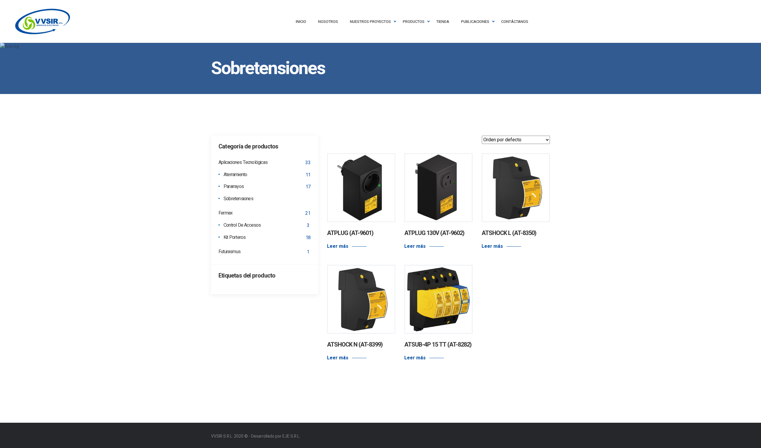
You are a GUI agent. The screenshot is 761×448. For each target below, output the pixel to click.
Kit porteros (235, 237)
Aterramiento (235, 175)
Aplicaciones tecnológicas (243, 162)
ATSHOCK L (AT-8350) (509, 233)
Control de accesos (242, 225)
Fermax (225, 213)
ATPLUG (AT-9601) (350, 233)
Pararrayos (234, 186)
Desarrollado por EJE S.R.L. (275, 436)
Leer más (337, 246)
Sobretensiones (238, 199)
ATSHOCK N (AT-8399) (355, 344)
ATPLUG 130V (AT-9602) (434, 233)
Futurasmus (229, 252)
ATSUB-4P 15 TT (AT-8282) (437, 344)
